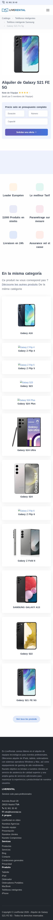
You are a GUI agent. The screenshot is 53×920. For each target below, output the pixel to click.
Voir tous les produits (26, 719)
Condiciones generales (12, 860)
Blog (4, 853)
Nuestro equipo (9, 827)
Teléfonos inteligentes (25, 18)
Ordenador (7, 879)
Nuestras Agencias (10, 824)
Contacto (6, 857)
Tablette (5, 872)
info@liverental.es (13, 812)
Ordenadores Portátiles (12, 883)
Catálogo (6, 18)
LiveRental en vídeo (11, 820)
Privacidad (7, 864)
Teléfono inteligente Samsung (20, 22)
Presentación (8, 831)
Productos (6, 846)
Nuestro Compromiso (11, 838)
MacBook (6, 886)
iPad (4, 876)
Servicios (6, 850)
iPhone (5, 893)
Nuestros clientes (10, 834)
